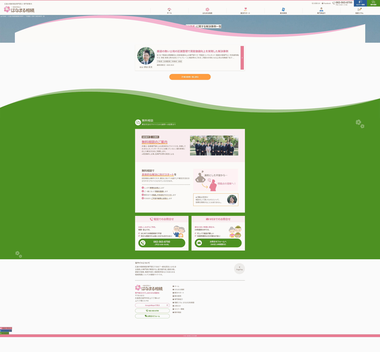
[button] (360, 3)
